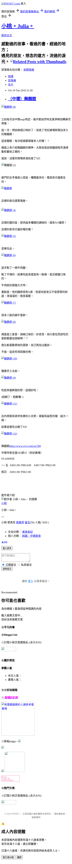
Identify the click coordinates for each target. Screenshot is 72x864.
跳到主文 (6, 35)
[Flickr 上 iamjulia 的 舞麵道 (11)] (9, 403)
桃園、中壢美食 (31, 535)
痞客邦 (20, 522)
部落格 (12, 80)
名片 (10, 84)
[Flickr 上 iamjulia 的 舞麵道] (6, 188)
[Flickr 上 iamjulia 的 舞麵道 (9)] (8, 377)
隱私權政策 (59, 814)
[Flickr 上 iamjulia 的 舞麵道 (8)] (8, 321)
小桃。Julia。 (17, 26)
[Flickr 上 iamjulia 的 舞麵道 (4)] (8, 210)
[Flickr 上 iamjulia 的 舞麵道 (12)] (9, 433)
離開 (19, 857)
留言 (27, 522)
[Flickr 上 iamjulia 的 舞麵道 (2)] (8, 106)
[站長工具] (10, 780)
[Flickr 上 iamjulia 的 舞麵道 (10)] (9, 358)
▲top (4, 541)
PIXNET (15, 814)
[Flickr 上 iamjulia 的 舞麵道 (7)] (8, 302)
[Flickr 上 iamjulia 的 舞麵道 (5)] (8, 236)
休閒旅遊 (28, 69)
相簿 (10, 76)
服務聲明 (36, 817)
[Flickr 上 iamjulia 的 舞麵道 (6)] (8, 255)
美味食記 (27, 531)
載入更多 (7, 548)
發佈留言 (7, 569)
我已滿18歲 (8, 857)
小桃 (4, 503)
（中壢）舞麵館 (22, 99)
